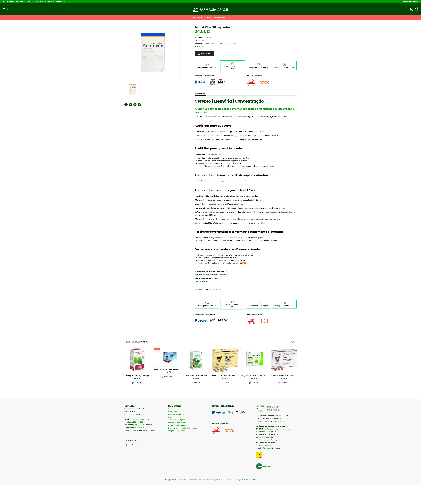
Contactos (172, 411)
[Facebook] (126, 444)
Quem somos (173, 409)
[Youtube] (131, 444)
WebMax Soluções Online (224, 480)
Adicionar (205, 54)
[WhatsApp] (141, 444)
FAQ (169, 417)
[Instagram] (136, 444)
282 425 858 (138, 422)
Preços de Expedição (176, 431)
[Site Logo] (210, 9)
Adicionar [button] (139, 377)
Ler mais (167, 383)
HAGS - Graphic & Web (248, 480)
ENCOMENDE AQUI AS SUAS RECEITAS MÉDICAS (210, 17)
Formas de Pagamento (177, 425)
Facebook (126, 104)
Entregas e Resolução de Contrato (182, 428)
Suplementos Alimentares (228, 43)
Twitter (130, 104)
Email (139, 104)
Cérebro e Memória (211, 43)
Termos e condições (176, 420)
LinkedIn (134, 104)
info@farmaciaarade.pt (139, 419)
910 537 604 (139, 427)
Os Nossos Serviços (176, 414)
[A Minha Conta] (411, 9)
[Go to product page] (167, 360)
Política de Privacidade (177, 422)
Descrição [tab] (200, 93)
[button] (5, 9)
